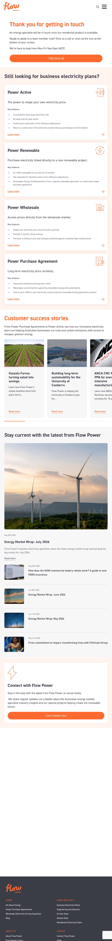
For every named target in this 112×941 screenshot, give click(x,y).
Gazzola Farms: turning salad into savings (21, 377)
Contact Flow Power (66, 936)
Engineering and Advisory (68, 909)
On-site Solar (63, 913)
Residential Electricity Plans (69, 922)
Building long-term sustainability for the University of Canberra (66, 379)
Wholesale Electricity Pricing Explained (23, 913)
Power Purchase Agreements (19, 909)
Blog (8, 918)
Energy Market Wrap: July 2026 (26, 542)
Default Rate (62, 918)
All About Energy (13, 905)
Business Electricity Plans (68, 905)
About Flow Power (14, 936)
